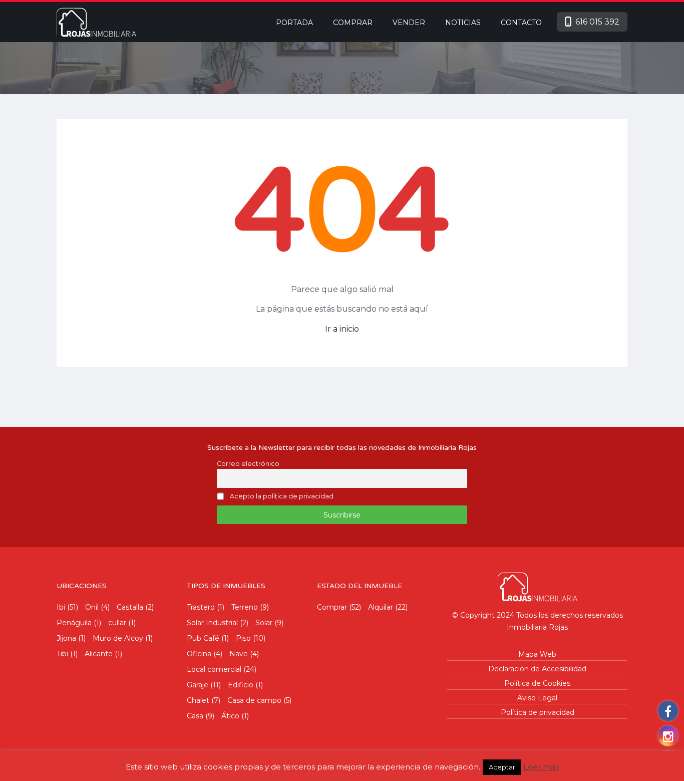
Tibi (62, 653)
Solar (263, 622)
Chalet (198, 700)
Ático (230, 715)
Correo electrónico (248, 463)
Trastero (201, 607)
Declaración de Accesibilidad (537, 668)
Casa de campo (254, 700)
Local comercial (214, 669)
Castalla (130, 607)
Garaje (197, 684)
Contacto (521, 22)
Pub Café (203, 638)
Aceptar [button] (502, 767)
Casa (195, 715)
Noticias (463, 22)
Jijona (66, 638)
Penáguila (74, 622)
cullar (117, 622)
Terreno (244, 607)
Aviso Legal (537, 697)
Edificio (240, 684)
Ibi (61, 607)
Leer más (541, 766)
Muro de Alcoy (118, 638)
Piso (243, 638)
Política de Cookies (537, 683)
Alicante (99, 653)
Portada (294, 22)
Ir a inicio (342, 329)
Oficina (199, 653)
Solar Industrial (212, 622)
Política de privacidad (537, 712)
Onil (92, 607)
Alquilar (380, 607)
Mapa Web (537, 654)
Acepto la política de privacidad (281, 496)
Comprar (353, 22)
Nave (238, 653)
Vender (409, 22)
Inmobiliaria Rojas (537, 627)
